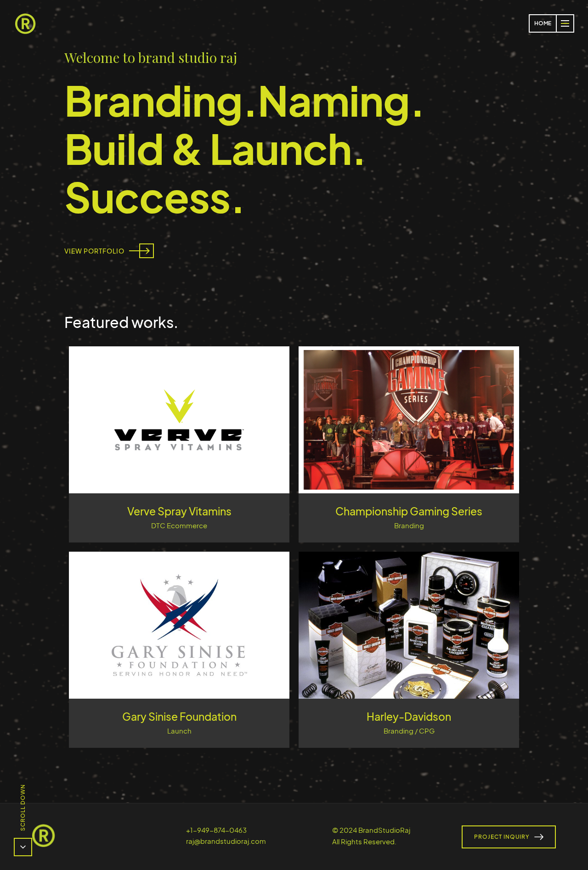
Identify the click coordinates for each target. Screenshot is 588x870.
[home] (25, 23)
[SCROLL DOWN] (23, 847)
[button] (565, 23)
